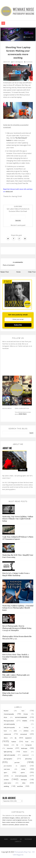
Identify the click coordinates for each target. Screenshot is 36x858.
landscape (24, 748)
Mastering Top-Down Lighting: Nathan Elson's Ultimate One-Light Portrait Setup (17, 518)
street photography (21, 776)
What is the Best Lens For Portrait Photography (15, 694)
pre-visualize (8, 766)
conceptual (23, 734)
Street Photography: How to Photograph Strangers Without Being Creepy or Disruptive (16, 628)
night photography (9, 755)
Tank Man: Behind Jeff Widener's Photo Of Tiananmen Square (17, 538)
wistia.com (9, 192)
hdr (17, 745)
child (15, 731)
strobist (6, 779)
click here (22, 414)
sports (23, 772)
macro (25, 751)
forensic (6, 745)
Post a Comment (8, 265)
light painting (8, 751)
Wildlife (24, 721)
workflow (20, 786)
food (26, 741)
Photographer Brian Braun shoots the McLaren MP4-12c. (17, 637)
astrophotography (9, 724)
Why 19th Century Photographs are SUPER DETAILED (16, 676)
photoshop (28, 759)
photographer (8, 759)
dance (5, 738)
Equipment (13, 839)
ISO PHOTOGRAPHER (21, 717)
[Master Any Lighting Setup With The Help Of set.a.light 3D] (18, 34)
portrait (17, 762)
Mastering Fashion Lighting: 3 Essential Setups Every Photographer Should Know (17, 608)
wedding (6, 786)
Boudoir (6, 711)
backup (26, 727)
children (25, 731)
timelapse (24, 779)
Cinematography (9, 714)
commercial (7, 734)
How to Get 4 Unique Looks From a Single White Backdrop (15, 574)
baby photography (9, 727)
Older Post (32, 272)
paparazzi (26, 755)
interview (10, 748)
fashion (13, 741)
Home (18, 272)
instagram (28, 745)
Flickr (5, 717)
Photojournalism (9, 721)
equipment (28, 738)
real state (7, 769)
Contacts (18, 841)
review (23, 769)
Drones (26, 714)
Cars (23, 711)
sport (5, 772)
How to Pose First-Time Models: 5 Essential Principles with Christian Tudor (15, 656)
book (5, 731)
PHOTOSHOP (28, 839)
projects (23, 766)
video (23, 783)
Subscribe (18, 325)
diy (15, 738)
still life (6, 776)
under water (7, 783)
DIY (21, 839)
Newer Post (4, 272)
